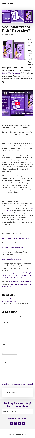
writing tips (9, 286)
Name (4, 344)
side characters (22, 284)
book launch (13, 284)
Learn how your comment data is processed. (17, 384)
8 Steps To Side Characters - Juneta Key (14, 299)
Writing (23, 281)
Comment (5, 322)
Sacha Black (8, 3)
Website (4, 362)
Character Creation (14, 281)
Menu (30, 4)
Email (4, 353)
